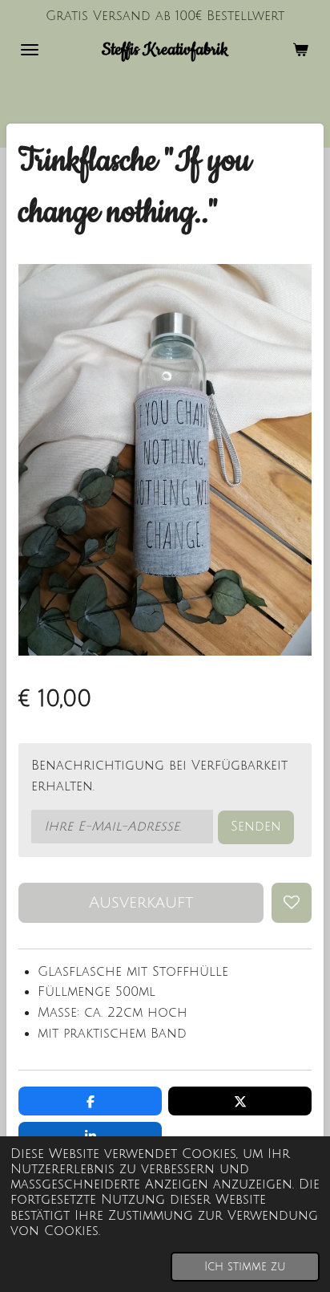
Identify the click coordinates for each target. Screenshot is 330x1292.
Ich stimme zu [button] (245, 1267)
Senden (256, 826)
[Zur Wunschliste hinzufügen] (292, 903)
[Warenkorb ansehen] (300, 50)
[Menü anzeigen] (29, 50)
